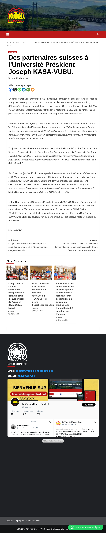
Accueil (9, 520)
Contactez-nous (33, 520)
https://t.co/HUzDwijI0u (65, 436)
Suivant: (76, 245)
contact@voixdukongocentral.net (34, 371)
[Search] (98, 34)
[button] (9, 34)
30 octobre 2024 (63, 320)
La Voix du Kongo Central (35, 404)
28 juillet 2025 (14, 314)
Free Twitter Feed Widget (54, 441)
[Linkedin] (24, 90)
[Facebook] (11, 90)
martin (13, 78)
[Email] (28, 90)
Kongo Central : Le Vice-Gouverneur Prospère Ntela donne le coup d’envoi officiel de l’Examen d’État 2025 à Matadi (16, 295)
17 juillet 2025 (38, 311)
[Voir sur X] (50, 422)
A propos (20, 520)
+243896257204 (26, 376)
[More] (33, 90)
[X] (15, 90)
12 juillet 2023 (23, 78)
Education (12, 52)
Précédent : (28, 245)
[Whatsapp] (19, 90)
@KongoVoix (26, 407)
